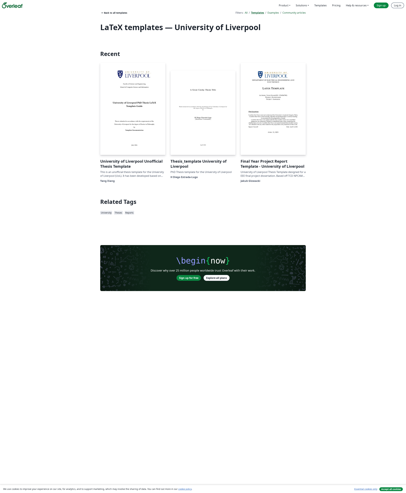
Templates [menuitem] (320, 5)
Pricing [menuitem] (336, 5)
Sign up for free (188, 278)
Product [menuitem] (283, 5)
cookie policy (185, 488)
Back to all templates (114, 12)
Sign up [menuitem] (381, 5)
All (246, 12)
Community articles (294, 12)
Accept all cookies (391, 489)
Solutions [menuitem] (301, 5)
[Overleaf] (12, 5)
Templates (257, 12)
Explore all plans (216, 278)
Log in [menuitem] (397, 5)
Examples (273, 12)
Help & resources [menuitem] (356, 5)
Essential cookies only (365, 488)
